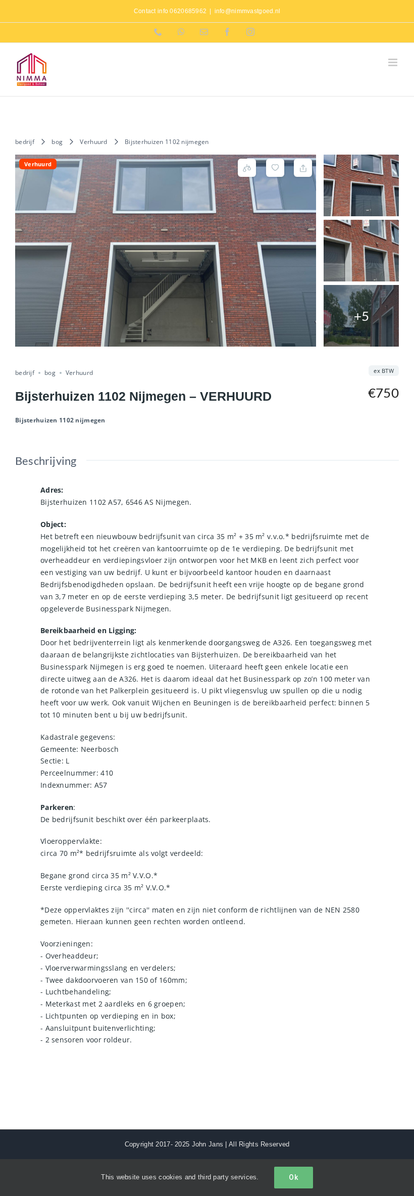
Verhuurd (93, 141)
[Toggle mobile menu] (393, 62)
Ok (293, 1177)
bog (57, 141)
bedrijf (24, 141)
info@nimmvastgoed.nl (248, 11)
